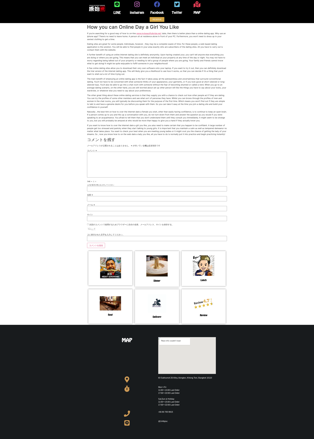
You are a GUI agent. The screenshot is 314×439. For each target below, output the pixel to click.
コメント (92, 150)
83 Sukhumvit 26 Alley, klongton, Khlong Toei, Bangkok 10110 (185, 378)
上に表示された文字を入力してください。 (105, 235)
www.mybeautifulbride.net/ (148, 33)
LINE (117, 12)
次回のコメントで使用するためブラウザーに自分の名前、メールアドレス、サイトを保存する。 (131, 225)
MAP (197, 12)
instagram (137, 12)
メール (91, 205)
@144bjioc (163, 421)
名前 (90, 195)
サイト (90, 215)
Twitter (177, 12)
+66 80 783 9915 (165, 412)
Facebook (157, 12)
